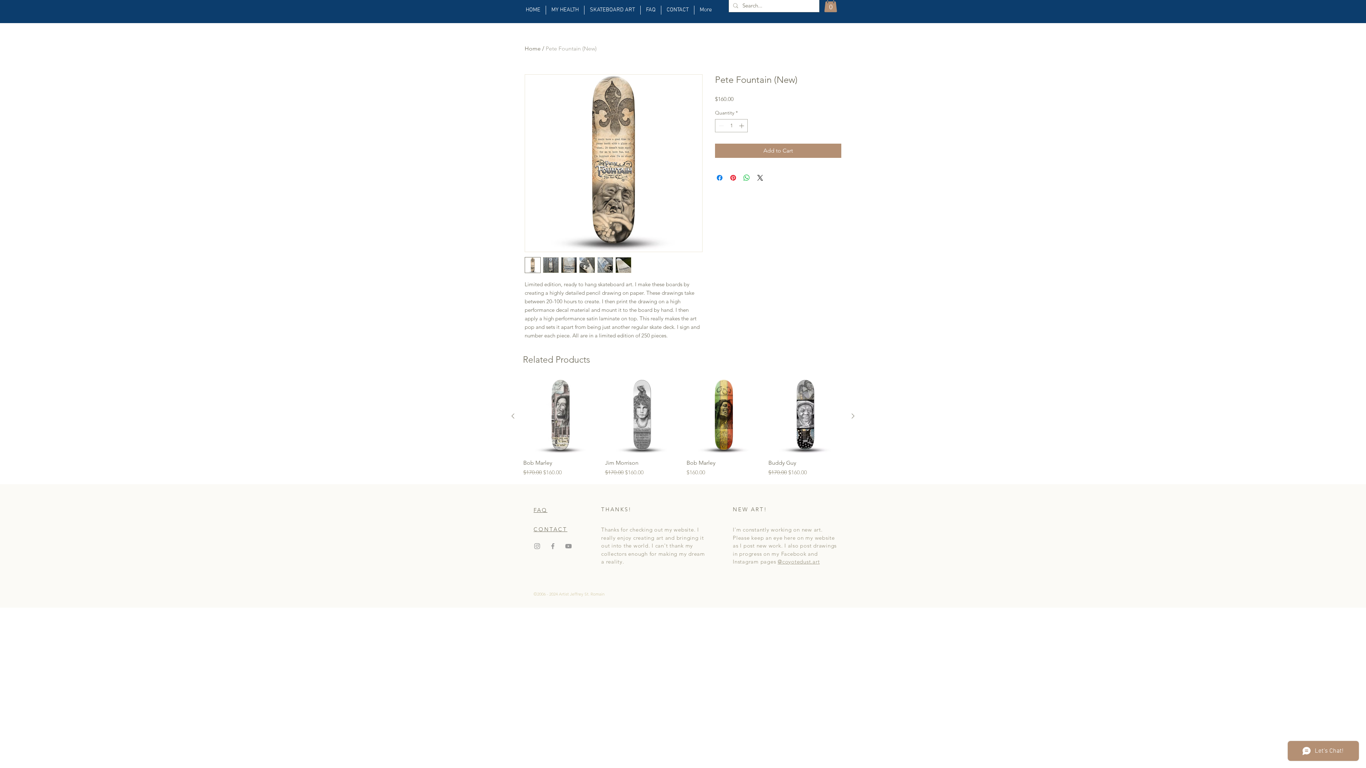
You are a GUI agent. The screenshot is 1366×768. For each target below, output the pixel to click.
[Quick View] (560, 416)
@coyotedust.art (799, 561)
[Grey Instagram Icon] (537, 546)
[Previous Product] (513, 416)
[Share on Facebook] (719, 178)
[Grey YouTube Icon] (568, 546)
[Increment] (742, 125)
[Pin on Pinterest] (733, 178)
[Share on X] (760, 178)
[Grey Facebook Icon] (553, 546)
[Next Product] (853, 416)
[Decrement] (720, 125)
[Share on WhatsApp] (746, 178)
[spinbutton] (731, 125)
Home (533, 48)
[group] (683, 428)
